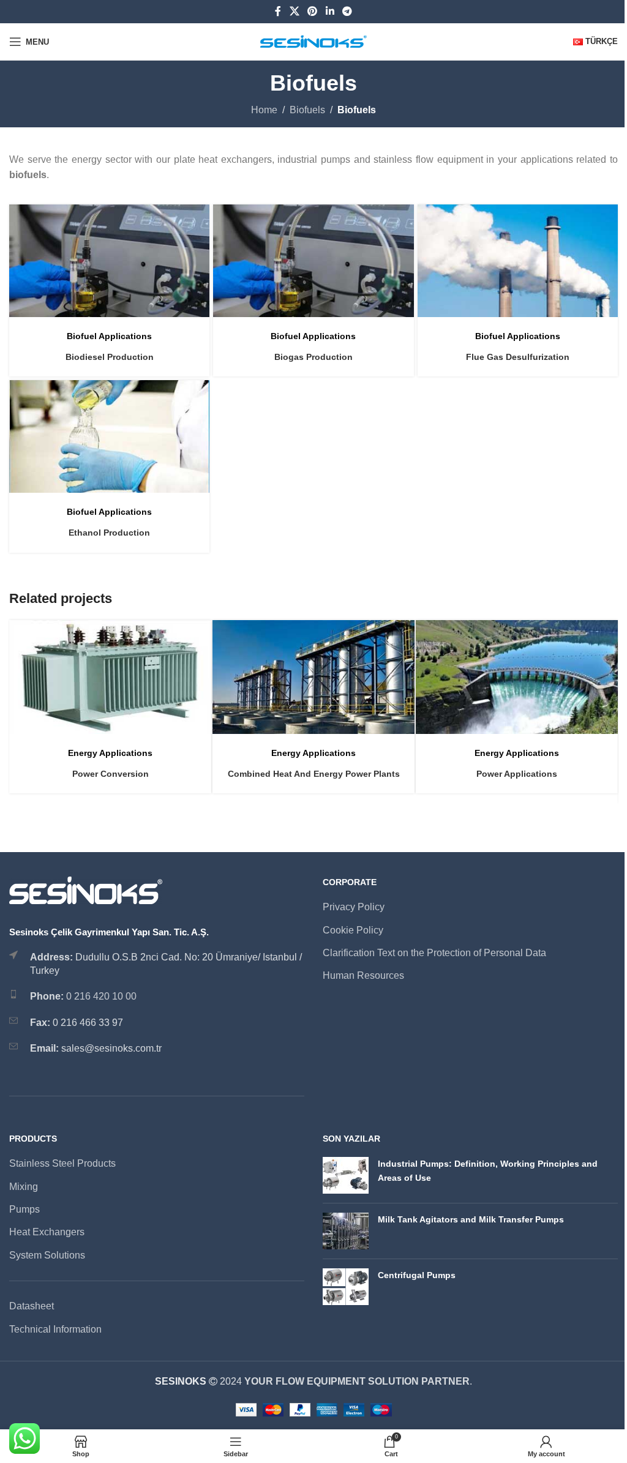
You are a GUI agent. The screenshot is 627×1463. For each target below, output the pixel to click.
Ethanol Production (109, 532)
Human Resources (363, 975)
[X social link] (294, 11)
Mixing (23, 1186)
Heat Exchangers (46, 1232)
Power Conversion (110, 774)
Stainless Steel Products (62, 1163)
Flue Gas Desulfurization (517, 357)
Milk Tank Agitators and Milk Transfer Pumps (471, 1219)
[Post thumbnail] (346, 1175)
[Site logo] (314, 41)
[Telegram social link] (347, 11)
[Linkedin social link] (329, 11)
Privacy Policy (354, 907)
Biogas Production (313, 357)
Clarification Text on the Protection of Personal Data (434, 953)
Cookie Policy (353, 930)
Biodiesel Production (110, 357)
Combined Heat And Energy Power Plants (314, 774)
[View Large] (198, 215)
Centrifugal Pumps (417, 1275)
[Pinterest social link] (312, 11)
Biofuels (307, 110)
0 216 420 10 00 (101, 996)
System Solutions (47, 1255)
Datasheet (31, 1306)
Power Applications (516, 774)
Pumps (24, 1209)
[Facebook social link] (278, 11)
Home (264, 110)
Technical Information (55, 1329)
